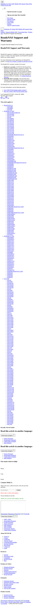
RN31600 (9, 368)
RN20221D (10, 301)
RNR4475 (10, 277)
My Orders (10, 18)
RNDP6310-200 (11, 168)
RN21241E (10, 320)
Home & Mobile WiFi (11, 32)
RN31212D (10, 337)
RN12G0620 (10, 114)
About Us (6, 536)
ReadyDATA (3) (8, 105)
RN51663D (10, 420)
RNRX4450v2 (11, 233)
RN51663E (10, 421)
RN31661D (10, 370)
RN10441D (10, 293)
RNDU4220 (10, 189)
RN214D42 (10, 331)
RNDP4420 (10, 155)
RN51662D (10, 417)
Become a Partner (8, 584)
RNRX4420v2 (11, 226)
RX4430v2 (10, 234)
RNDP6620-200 (11, 174)
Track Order (10, 22)
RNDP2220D (11, 143)
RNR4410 (10, 273)
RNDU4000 (10, 187)
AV (7, 4)
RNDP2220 (10, 142)
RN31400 (9, 353)
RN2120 (9, 314)
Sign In (9, 25)
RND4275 (10, 259)
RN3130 (9, 348)
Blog (5, 560)
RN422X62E (10, 406)
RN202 (9, 298)
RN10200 (9, 281)
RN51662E (10, 418)
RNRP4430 (10, 211)
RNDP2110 (10, 137)
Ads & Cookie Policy (14, 602)
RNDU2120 (10, 183)
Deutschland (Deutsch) (10, 440)
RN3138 (9, 351)
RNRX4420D (11, 224)
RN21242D (10, 321)
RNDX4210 (10, 198)
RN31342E (10, 349)
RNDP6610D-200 (12, 173)
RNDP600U (10, 165)
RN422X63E (10, 408)
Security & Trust (8, 595)
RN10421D (10, 292)
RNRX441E (10, 221)
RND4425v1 (10, 265)
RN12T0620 (10, 127)
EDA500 (9, 109)
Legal (5, 548)
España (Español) (8, 522)
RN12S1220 (10, 126)
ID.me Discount (8, 574)
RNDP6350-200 (11, 170)
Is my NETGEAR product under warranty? (15, 90)
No (8, 98)
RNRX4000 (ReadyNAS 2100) (15, 212)
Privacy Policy (4, 602)
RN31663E (10, 377)
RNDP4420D (11, 156)
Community (7, 557)
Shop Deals (29, 4)
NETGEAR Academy (10, 588)
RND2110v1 (10, 240)
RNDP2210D (11, 140)
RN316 (9, 367)
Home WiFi (11, 4)
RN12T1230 (10, 133)
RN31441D (10, 356)
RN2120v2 (10, 317)
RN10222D (10, 286)
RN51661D (10, 414)
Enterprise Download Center (11, 582)
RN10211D (10, 283)
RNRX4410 (10, 217)
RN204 (9, 305)
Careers (6, 538)
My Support (10, 21)
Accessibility (4, 603)
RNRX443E (10, 230)
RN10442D (10, 295)
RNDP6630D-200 (12, 179)
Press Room (7, 545)
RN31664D (10, 378)
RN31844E (10, 384)
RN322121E (10, 387)
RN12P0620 (10, 120)
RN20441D (10, 308)
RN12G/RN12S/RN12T (13, 112)
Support (23, 4)
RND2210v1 (10, 248)
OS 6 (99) (6, 278)
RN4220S (10, 399)
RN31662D (10, 373)
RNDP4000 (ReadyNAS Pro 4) (15, 148)
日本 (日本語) (8, 527)
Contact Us (7, 547)
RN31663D (10, 375)
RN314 (9, 352)
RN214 (9, 328)
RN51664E (10, 423)
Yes (4, 98)
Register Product (8, 568)
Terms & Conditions (25, 602)
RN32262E (10, 395)
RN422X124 (10, 405)
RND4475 (10, 268)
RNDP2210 (10, 139)
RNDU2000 (10, 180)
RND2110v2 (10, 242)
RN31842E (10, 381)
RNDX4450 (10, 205)
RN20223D (10, 303)
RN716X (9, 424)
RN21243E (10, 326)
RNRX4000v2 (11, 214)
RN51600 (9, 412)
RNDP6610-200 (11, 171)
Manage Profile (11, 19)
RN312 (9, 333)
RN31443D (10, 362)
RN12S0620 (10, 124)
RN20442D (10, 309)
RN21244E (10, 327)
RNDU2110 (10, 181)
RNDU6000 (10, 190)
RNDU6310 (10, 192)
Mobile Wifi (18, 4)
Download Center (8, 556)
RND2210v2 (10, 249)
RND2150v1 (10, 245)
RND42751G (10, 261)
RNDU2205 (10, 184)
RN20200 (9, 299)
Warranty (6, 570)
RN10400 (9, 290)
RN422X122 (10, 402)
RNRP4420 (10, 209)
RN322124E (10, 392)
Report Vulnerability (9, 596)
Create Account (15, 25)
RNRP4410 (10, 208)
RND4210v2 (10, 256)
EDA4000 (10, 108)
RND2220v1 (10, 251)
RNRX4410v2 (11, 220)
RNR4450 (10, 276)
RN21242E (10, 323)
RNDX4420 (10, 203)
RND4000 (10, 252)
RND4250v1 (10, 258)
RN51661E (10, 415)
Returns (9, 24)
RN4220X (10, 400)
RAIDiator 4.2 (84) (9, 111)
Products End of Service (10, 571)
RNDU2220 (10, 186)
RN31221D (10, 339)
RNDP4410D (11, 154)
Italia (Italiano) (8, 443)
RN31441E (10, 358)
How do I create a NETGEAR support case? (15, 91)
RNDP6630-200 (11, 177)
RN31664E (10, 380)
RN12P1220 (10, 123)
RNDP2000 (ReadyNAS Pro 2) (15, 134)
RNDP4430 (10, 158)
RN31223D (10, 345)
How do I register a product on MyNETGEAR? (19, 61)
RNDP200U (10, 136)
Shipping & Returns (9, 567)
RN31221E (10, 340)
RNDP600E (10, 164)
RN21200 (9, 315)
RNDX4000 (10, 195)
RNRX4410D (11, 218)
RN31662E (10, 374)
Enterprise (3, 4)
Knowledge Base (22, 32)
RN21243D (10, 324)
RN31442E (10, 361)
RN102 (9, 280)
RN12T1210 (10, 130)
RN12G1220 (10, 115)
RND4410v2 (10, 264)
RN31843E (10, 383)
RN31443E (10, 364)
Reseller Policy (8, 585)
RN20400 (9, 306)
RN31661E (10, 371)
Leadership (7, 539)
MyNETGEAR (8, 559)
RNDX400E (10, 196)
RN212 (9, 312)
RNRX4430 (10, 227)
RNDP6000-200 (11, 161)
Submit (18, 490)
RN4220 (9, 398)
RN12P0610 (10, 118)
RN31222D (10, 342)
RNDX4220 (10, 199)
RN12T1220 (10, 131)
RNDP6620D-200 (12, 176)
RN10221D (10, 284)
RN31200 (9, 334)
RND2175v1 (10, 246)
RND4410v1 (10, 262)
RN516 (9, 411)
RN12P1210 (10, 121)
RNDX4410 (10, 202)
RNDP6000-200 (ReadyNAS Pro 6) (16, 162)
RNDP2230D (11, 146)
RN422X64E (10, 409)
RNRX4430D (11, 228)
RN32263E (10, 396)
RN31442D (10, 359)
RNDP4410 (10, 152)
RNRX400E (10, 215)
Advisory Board (8, 541)
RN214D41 (10, 330)
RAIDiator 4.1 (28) (9, 236)
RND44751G (10, 270)
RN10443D (10, 296)
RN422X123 (10, 403)
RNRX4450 (10, 231)
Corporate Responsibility (10, 542)
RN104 (9, 289)
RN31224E (10, 346)
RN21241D (10, 318)
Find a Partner (7, 587)
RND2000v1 (10, 237)
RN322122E (10, 389)
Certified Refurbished (9, 573)
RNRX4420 (10, 223)
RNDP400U (10, 149)
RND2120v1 (10, 243)
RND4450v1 (10, 267)
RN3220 (9, 386)
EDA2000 (10, 106)
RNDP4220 (10, 151)
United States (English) (7, 435)
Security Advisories (9, 598)
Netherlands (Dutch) (9, 528)
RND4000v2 (10, 253)
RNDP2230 (10, 145)
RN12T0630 (10, 129)
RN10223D (10, 287)
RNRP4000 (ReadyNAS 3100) (15, 206)
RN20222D (10, 302)
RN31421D (10, 355)
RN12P (9, 117)
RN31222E (10, 343)
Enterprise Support (9, 581)
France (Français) (8, 438)
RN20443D (10, 311)
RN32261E (10, 393)
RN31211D (10, 336)
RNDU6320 (10, 193)
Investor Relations (8, 544)
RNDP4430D (11, 159)
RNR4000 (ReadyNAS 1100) (15, 271)
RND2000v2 (10, 239)
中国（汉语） (8, 519)
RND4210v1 (10, 255)
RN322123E (10, 390)
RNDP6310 (10, 167)
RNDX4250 (10, 201)
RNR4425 (10, 274)
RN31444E (10, 365)
